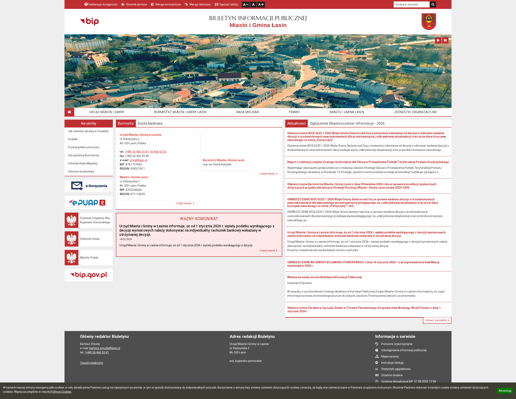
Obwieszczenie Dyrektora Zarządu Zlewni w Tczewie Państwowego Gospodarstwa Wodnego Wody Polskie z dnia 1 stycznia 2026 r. (364, 309)
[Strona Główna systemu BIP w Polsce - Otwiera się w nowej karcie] (89, 22)
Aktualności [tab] (296, 123)
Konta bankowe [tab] (150, 123)
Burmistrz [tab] (126, 123)
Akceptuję (504, 391)
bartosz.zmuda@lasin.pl (104, 348)
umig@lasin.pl (138, 160)
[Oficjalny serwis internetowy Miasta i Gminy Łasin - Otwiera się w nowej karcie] (429, 21)
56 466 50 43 (158, 151)
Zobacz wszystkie (436, 320)
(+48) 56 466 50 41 (137, 151)
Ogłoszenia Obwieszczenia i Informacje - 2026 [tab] (347, 123)
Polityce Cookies (61, 391)
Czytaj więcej (184, 203)
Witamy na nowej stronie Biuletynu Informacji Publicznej (324, 277)
